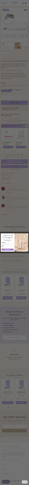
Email (2, 245)
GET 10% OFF (7, 249)
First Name (3, 242)
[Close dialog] (27, 234)
